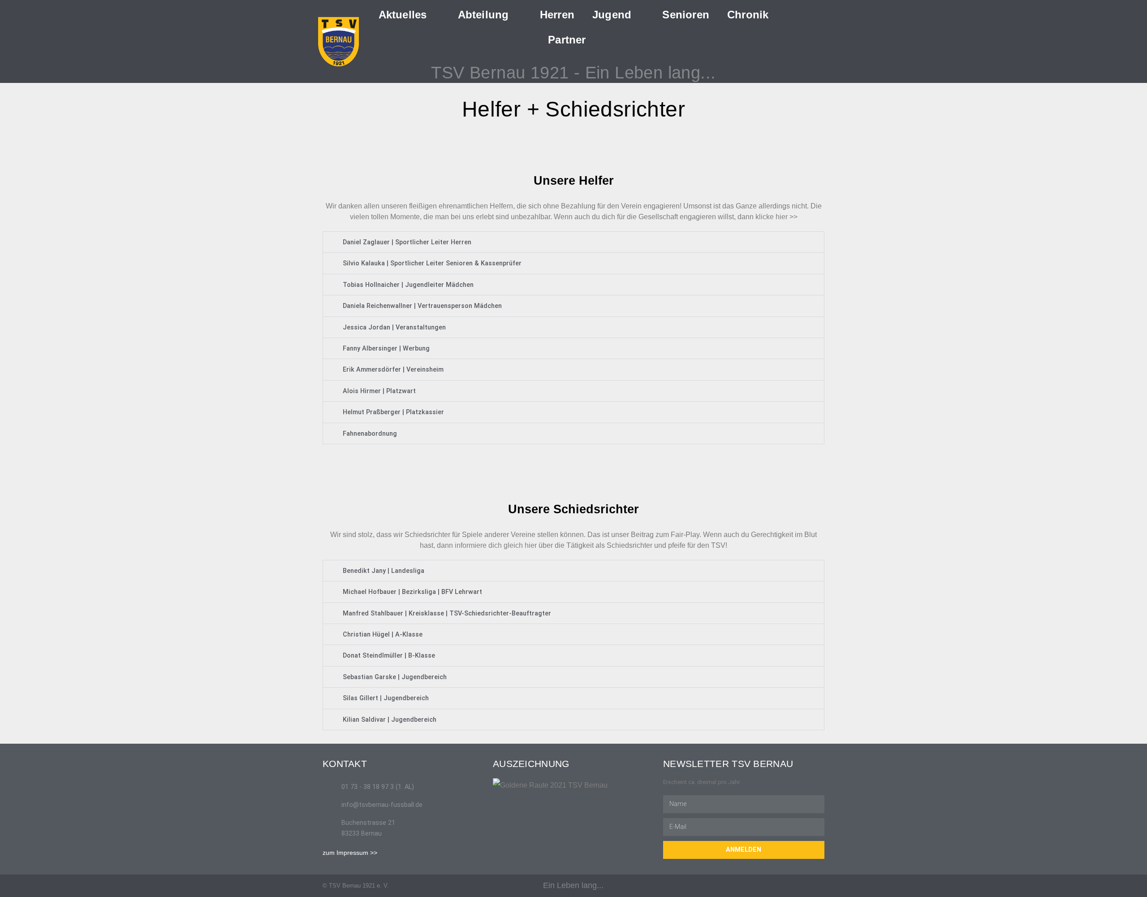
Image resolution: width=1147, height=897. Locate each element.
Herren (557, 15)
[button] (820, 39)
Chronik (747, 15)
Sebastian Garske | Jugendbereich (395, 677)
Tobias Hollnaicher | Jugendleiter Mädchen (408, 285)
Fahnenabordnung (370, 434)
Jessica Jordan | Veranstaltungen (394, 327)
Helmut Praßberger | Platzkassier (393, 412)
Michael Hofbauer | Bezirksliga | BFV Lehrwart (412, 592)
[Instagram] (821, 885)
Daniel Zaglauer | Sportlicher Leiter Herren (407, 242)
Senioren (685, 15)
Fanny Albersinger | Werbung (386, 348)
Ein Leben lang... (573, 885)
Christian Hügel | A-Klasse (383, 634)
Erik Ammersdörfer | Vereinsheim (393, 369)
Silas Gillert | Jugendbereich (386, 698)
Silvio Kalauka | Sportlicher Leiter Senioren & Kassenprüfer (432, 263)
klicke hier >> (776, 217)
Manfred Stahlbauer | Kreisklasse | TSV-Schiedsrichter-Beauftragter (447, 613)
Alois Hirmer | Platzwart (379, 391)
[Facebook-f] (803, 885)
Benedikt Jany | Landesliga (383, 571)
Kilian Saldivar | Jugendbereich (389, 720)
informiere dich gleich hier (496, 545)
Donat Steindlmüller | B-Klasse (389, 655)
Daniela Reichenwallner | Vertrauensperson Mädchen (422, 306)
